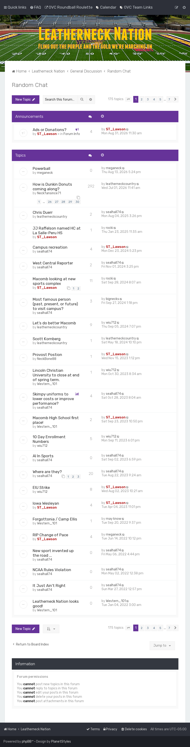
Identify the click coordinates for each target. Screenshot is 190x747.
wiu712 (111, 323)
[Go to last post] (127, 129)
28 (63, 202)
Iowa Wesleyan (46, 503)
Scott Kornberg (46, 338)
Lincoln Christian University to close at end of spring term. (56, 375)
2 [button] (141, 99)
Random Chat (30, 84)
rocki (109, 228)
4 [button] (154, 99)
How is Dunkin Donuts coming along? (52, 186)
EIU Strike (41, 487)
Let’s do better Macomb (54, 323)
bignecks (112, 299)
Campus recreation (50, 247)
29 (70, 202)
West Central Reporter (53, 263)
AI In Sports (43, 456)
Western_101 (47, 384)
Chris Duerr (43, 212)
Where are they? (47, 471)
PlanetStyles (61, 742)
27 (56, 202)
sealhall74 (113, 212)
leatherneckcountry (121, 184)
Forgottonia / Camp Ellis (55, 519)
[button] (128, 99)
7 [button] (169, 99)
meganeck (45, 173)
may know (113, 519)
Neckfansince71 (49, 193)
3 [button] (148, 99)
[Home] (95, 37)
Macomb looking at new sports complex (54, 281)
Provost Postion (47, 354)
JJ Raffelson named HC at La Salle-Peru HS (57, 230)
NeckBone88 (46, 359)
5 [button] (160, 99)
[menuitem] (35, 7)
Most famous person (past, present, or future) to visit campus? (55, 304)
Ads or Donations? (49, 129)
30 (77, 202)
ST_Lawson (47, 134)
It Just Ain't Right (49, 585)
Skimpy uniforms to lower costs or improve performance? (53, 399)
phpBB (27, 742)
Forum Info (71, 134)
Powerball (41, 168)
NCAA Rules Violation (52, 569)
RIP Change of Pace (50, 535)
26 (50, 202)
